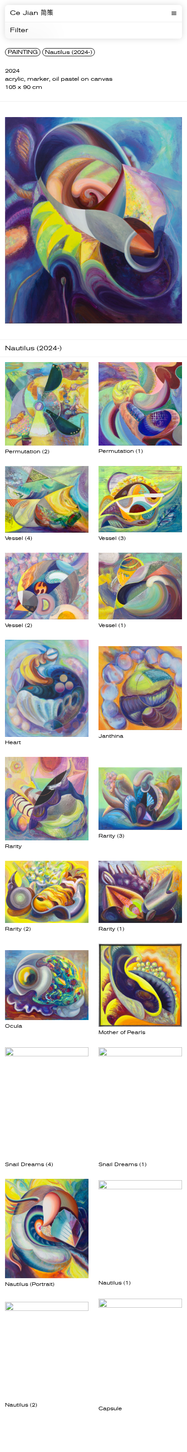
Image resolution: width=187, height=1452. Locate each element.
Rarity (13, 846)
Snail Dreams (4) (29, 1164)
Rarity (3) (111, 836)
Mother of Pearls (121, 1032)
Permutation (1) (120, 451)
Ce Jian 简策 (31, 13)
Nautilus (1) (114, 1283)
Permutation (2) (27, 452)
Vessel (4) (18, 538)
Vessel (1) (112, 625)
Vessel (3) (112, 538)
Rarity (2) (18, 929)
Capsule (110, 1409)
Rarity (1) (111, 929)
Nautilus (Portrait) (29, 1284)
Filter (19, 30)
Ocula (13, 1026)
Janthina (110, 736)
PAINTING (23, 52)
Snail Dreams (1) (122, 1164)
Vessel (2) (18, 625)
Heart (13, 743)
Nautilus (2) (21, 1405)
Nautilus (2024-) (68, 52)
